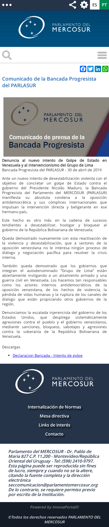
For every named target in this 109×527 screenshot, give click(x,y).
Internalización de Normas (54, 407)
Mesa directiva (54, 416)
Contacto (54, 434)
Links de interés (54, 425)
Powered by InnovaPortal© (54, 507)
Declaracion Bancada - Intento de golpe (48, 355)
